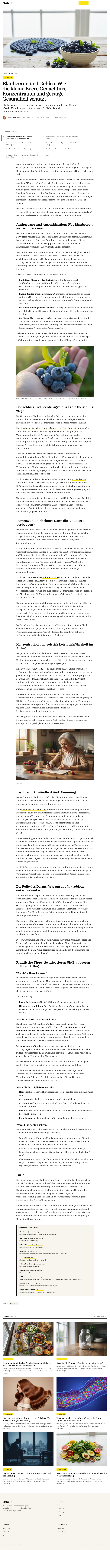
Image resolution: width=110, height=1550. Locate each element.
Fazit (47, 155)
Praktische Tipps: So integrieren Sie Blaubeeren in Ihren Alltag (22, 156)
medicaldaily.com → (37, 1232)
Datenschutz (61, 1532)
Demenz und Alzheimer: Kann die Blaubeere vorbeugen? (20, 144)
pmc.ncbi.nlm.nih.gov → (31, 1283)
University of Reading (43, 669)
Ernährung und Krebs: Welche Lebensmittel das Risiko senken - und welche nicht (26, 1364)
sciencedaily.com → (36, 1270)
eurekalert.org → (34, 1251)
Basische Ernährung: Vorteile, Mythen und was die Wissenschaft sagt (82, 1474)
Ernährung (83, 3)
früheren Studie (50, 577)
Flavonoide (21, 236)
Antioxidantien (23, 243)
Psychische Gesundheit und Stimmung (18, 149)
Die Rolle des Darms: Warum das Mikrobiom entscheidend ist (60, 150)
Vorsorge (102, 3)
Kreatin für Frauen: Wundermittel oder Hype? (80, 1363)
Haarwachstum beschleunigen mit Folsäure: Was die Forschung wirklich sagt (27, 1419)
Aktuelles (63, 3)
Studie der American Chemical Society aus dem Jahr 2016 (49, 428)
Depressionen (83, 812)
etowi (6, 2)
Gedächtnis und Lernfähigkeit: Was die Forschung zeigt (62, 137)
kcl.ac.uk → (40, 1290)
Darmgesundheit (39, 950)
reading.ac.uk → (41, 1264)
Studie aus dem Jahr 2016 (33, 809)
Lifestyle (73, 3)
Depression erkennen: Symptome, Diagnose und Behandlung (26, 1474)
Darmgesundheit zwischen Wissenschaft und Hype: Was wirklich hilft (79, 1419)
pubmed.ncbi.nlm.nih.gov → (35, 1277)
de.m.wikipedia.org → (35, 1238)
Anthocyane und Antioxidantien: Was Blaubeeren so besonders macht (19, 137)
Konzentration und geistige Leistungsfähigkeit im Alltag (62, 144)
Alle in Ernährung (100, 1316)
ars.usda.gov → (29, 1257)
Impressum (60, 1528)
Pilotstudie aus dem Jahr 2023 (39, 548)
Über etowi (7, 1528)
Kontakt (5, 1535)
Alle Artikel (7, 1532)
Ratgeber (93, 3)
